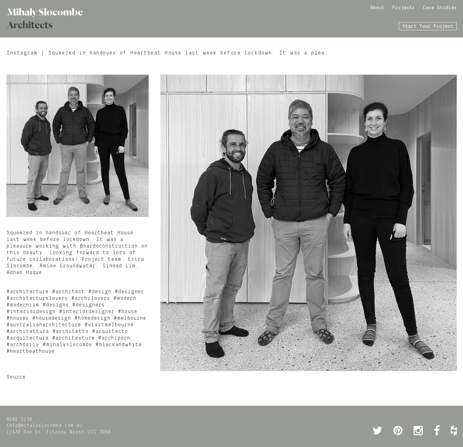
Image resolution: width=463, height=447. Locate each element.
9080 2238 (19, 419)
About (377, 8)
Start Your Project (427, 26)
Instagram (21, 52)
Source (16, 377)
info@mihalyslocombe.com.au (44, 425)
